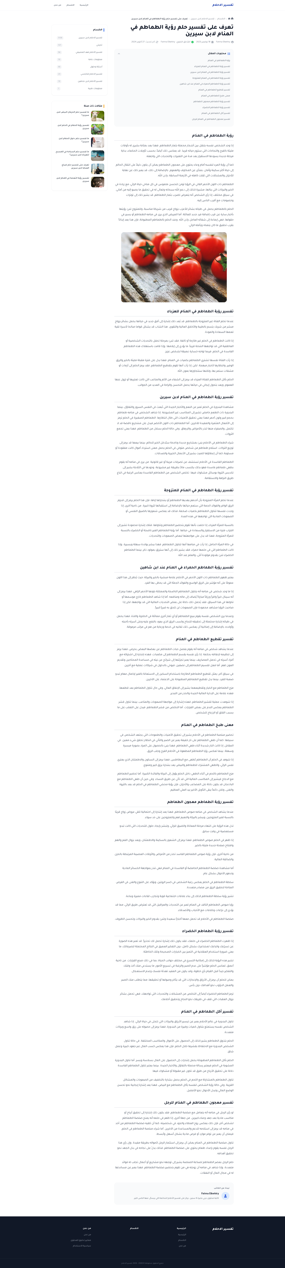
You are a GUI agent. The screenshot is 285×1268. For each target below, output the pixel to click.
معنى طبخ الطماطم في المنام (215, 96)
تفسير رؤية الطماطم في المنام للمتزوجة (211, 78)
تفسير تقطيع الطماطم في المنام (214, 90)
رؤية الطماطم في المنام (219, 61)
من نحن (57, 5)
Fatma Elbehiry (223, 42)
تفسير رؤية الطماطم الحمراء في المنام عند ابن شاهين (205, 84)
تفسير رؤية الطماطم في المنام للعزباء (212, 66)
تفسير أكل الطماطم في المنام (216, 113)
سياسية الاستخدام (82, 1246)
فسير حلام (223, 5)
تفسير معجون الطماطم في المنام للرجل (211, 119)
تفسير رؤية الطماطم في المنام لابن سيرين (210, 72)
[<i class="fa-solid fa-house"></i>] (231, 19)
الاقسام (70, 5)
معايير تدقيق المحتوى (81, 1240)
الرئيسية (84, 5)
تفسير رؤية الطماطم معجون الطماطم (211, 102)
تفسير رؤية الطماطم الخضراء (216, 108)
